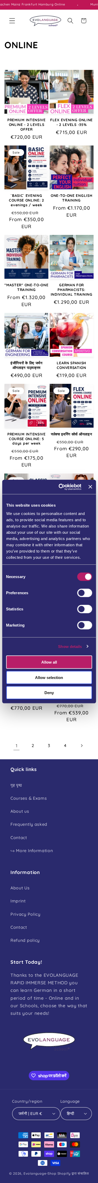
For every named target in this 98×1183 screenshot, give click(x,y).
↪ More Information (31, 850)
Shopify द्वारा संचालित (73, 1173)
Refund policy (25, 940)
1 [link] (17, 745)
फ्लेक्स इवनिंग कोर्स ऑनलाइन (71, 434)
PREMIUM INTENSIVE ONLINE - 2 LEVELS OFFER (26, 124)
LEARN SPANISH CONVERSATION (71, 365)
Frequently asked (28, 824)
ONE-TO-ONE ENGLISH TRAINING (71, 197)
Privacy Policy (25, 914)
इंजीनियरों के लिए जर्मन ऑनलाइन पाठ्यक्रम (26, 365)
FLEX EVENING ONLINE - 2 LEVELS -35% (71, 122)
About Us (20, 887)
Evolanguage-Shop (40, 1173)
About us (19, 811)
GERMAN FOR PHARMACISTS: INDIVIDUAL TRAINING (72, 289)
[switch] (84, 593)
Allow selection (49, 677)
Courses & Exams (28, 798)
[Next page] (81, 745)
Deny (49, 692)
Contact (18, 837)
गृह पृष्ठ (16, 785)
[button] (12, 20)
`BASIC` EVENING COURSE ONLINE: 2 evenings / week (26, 200)
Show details (70, 646)
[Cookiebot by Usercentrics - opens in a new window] (60, 486)
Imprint (18, 900)
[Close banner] (90, 487)
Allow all (49, 662)
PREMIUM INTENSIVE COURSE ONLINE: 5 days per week (26, 439)
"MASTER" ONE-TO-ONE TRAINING (26, 287)
